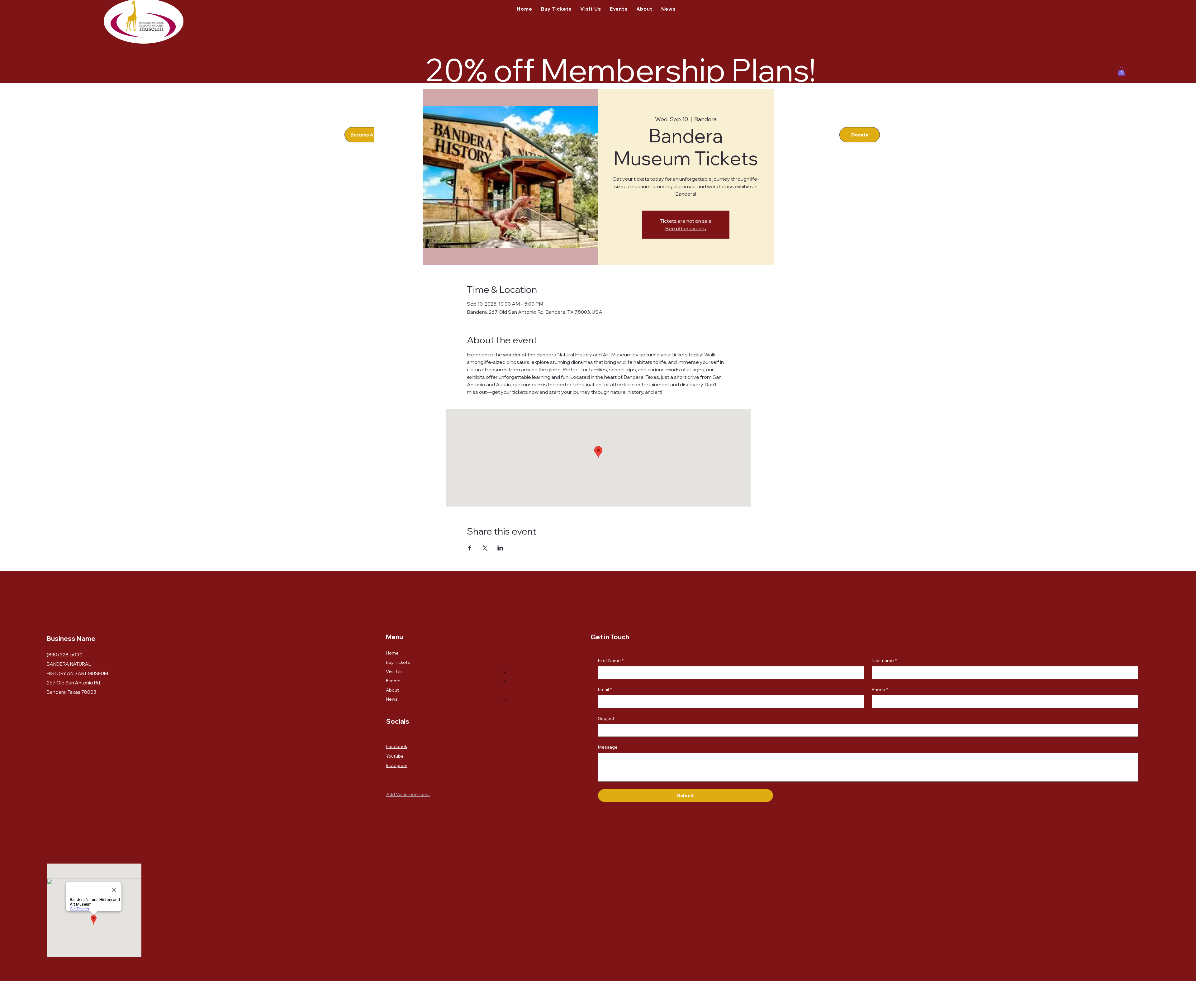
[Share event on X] (485, 547)
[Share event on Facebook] (470, 547)
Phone (880, 689)
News (392, 699)
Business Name (71, 638)
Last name (884, 660)
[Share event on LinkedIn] (500, 547)
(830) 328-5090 (65, 655)
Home (392, 653)
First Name (611, 660)
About (392, 690)
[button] (1121, 71)
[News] (505, 699)
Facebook (396, 746)
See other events (685, 228)
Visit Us (394, 671)
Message (608, 747)
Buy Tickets (398, 662)
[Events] (505, 681)
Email (605, 689)
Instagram (396, 765)
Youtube (395, 756)
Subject (606, 718)
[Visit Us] (505, 672)
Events (393, 680)
